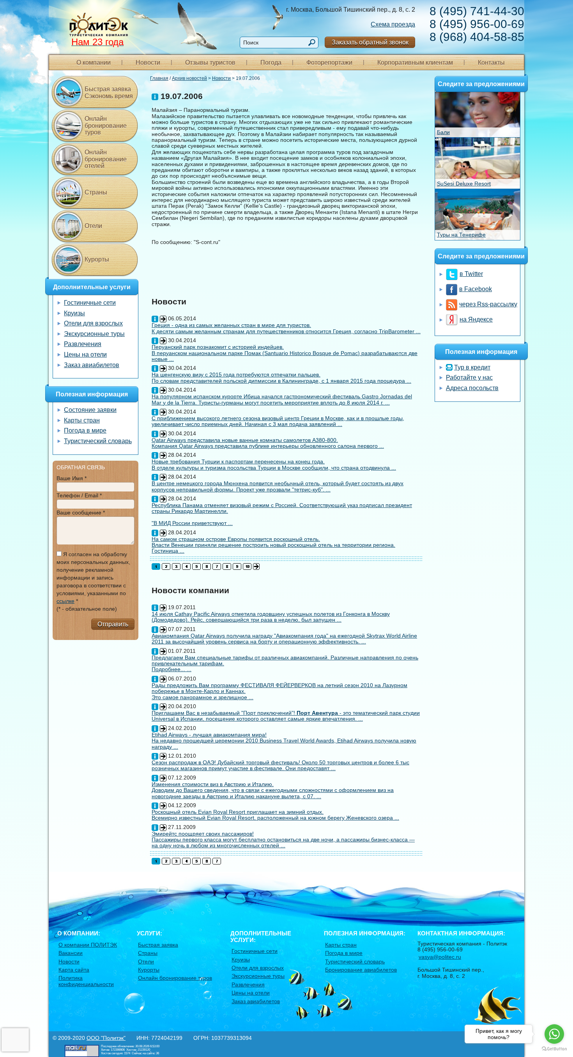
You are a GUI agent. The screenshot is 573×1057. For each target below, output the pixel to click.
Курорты (97, 259)
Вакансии (70, 953)
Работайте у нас (469, 377)
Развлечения (82, 344)
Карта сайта (73, 970)
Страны (96, 192)
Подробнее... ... (171, 669)
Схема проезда (393, 24)
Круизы (74, 313)
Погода (270, 62)
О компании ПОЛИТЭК (87, 945)
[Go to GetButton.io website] (554, 1049)
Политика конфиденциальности (86, 981)
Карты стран (82, 420)
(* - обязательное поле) (87, 609)
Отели (93, 226)
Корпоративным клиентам (415, 62)
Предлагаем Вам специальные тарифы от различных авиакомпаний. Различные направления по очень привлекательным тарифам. (285, 660)
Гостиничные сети (90, 302)
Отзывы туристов (210, 62)
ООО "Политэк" (106, 1038)
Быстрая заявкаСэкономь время (109, 92)
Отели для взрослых (93, 323)
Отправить (112, 624)
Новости (148, 62)
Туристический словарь (98, 441)
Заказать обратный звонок (370, 42)
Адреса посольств (472, 388)
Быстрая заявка (158, 945)
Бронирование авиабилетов (361, 970)
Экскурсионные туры (94, 334)
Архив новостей (189, 78)
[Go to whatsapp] (554, 1034)
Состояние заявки (90, 410)
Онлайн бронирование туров (106, 125)
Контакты (491, 62)
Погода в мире (85, 430)
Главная (159, 78)
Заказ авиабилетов (91, 365)
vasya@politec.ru (440, 957)
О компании (93, 62)
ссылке (65, 601)
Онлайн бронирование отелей (106, 159)
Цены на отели (85, 354)
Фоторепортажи (329, 62)
